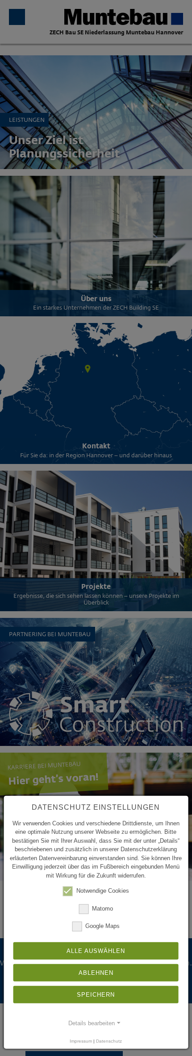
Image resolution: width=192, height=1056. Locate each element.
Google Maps (102, 925)
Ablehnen (96, 972)
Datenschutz (109, 1040)
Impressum (81, 1040)
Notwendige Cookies (102, 890)
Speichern (96, 994)
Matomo (102, 908)
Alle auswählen (96, 951)
